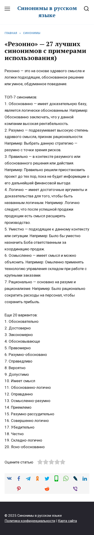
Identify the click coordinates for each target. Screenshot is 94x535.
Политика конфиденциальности (30, 521)
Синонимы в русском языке (47, 11)
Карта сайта (67, 521)
